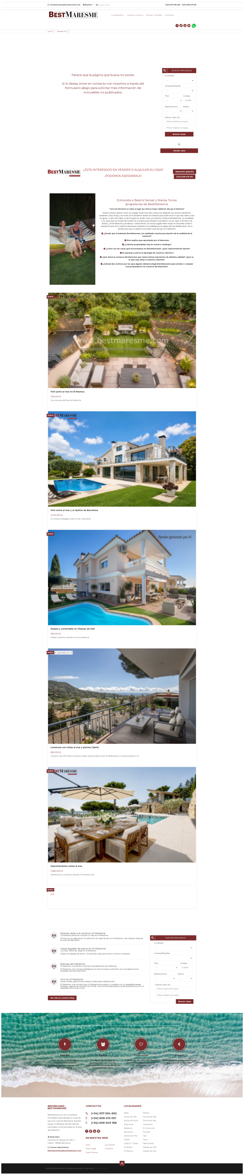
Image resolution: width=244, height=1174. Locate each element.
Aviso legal (91, 1148)
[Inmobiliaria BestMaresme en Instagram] (189, 26)
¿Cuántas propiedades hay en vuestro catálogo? (147, 244)
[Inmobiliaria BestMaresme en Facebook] (177, 26)
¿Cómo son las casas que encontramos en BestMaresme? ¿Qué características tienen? (147, 249)
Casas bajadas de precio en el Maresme (83, 948)
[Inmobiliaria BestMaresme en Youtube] (185, 26)
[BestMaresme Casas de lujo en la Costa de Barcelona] (73, 15)
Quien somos (92, 1152)
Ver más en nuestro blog (62, 998)
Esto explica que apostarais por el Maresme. (147, 240)
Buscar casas (179, 134)
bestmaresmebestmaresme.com (65, 5)
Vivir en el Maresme (71, 979)
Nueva (50, 297)
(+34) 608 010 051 (184, 177)
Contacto (169, 15)
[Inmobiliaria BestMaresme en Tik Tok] (181, 26)
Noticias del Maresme (72, 964)
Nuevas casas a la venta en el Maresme (82, 933)
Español (88, 5)
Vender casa (179, 151)
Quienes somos (134, 15)
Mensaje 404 (61, 31)
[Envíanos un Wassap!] (193, 26)
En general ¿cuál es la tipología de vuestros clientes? (148, 253)
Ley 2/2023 (110, 1145)
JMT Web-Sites (101, 1168)
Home (50, 31)
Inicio (88, 1145)
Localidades (117, 15)
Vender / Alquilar (154, 15)
